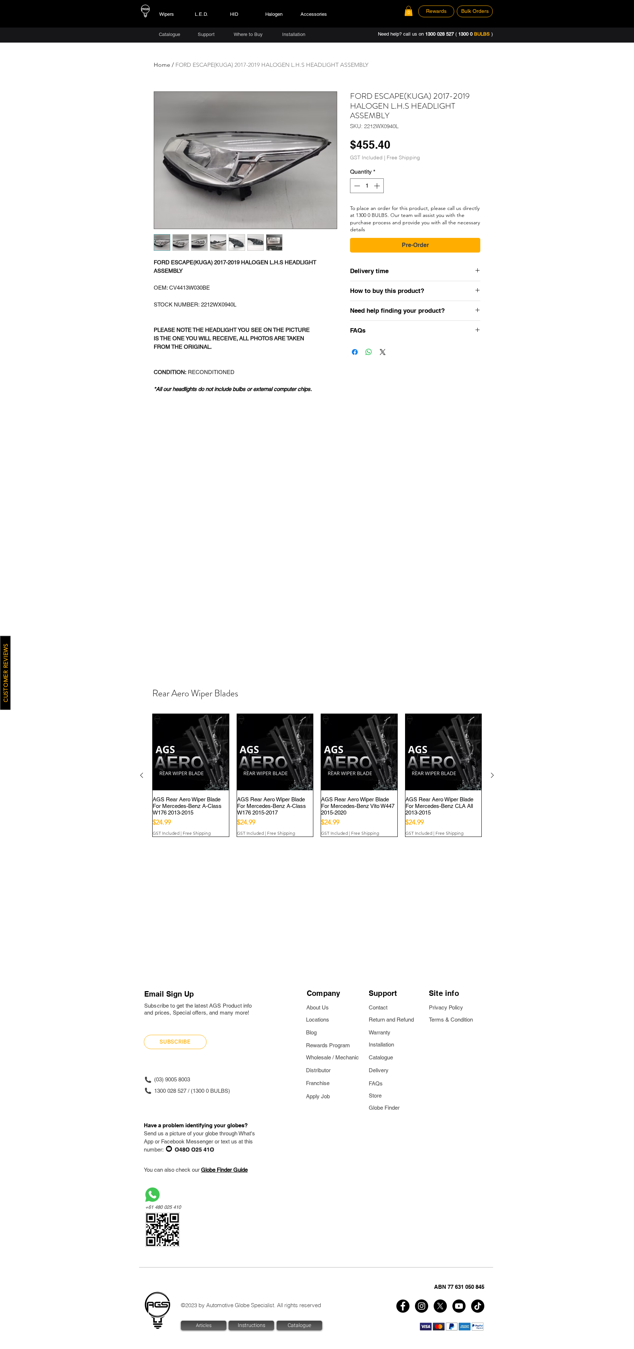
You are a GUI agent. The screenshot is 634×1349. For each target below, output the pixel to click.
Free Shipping (403, 158)
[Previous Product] (141, 775)
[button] (408, 11)
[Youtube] (459, 1306)
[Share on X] (382, 352)
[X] (440, 1306)
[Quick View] (191, 752)
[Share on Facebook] (354, 352)
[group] (317, 775)
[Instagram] (421, 1306)
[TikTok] (477, 1306)
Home (162, 64)
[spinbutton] (366, 186)
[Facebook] (402, 1306)
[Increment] (377, 186)
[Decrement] (356, 186)
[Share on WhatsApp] (368, 352)
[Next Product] (492, 775)
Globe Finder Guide (224, 1170)
